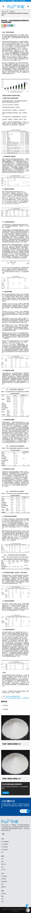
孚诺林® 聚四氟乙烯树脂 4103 (11, 744)
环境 (2, 861)
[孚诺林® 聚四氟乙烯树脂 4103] (15, 727)
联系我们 (3, 887)
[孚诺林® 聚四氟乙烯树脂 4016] (15, 762)
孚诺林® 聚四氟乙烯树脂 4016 (11, 779)
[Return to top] (28, 910)
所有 (6, 11)
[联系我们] (28, 906)
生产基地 (3, 879)
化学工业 (3, 869)
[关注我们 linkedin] (3, 833)
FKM (2, 852)
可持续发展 (4, 881)
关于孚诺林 (4, 876)
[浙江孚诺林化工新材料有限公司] (16, 6)
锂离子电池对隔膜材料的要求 (12, 696)
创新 (2, 884)
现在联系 (23, 811)
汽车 (2, 859)
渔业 (2, 867)
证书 (2, 901)
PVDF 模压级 (4, 849)
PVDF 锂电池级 (5, 841)
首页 (3, 11)
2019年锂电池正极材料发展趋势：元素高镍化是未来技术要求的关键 (17, 698)
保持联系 (5, 793)
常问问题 (3, 893)
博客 (2, 896)
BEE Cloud (16, 911)
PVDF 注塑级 (4, 844)
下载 (2, 899)
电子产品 (3, 864)
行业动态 (11, 11)
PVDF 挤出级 (4, 847)
